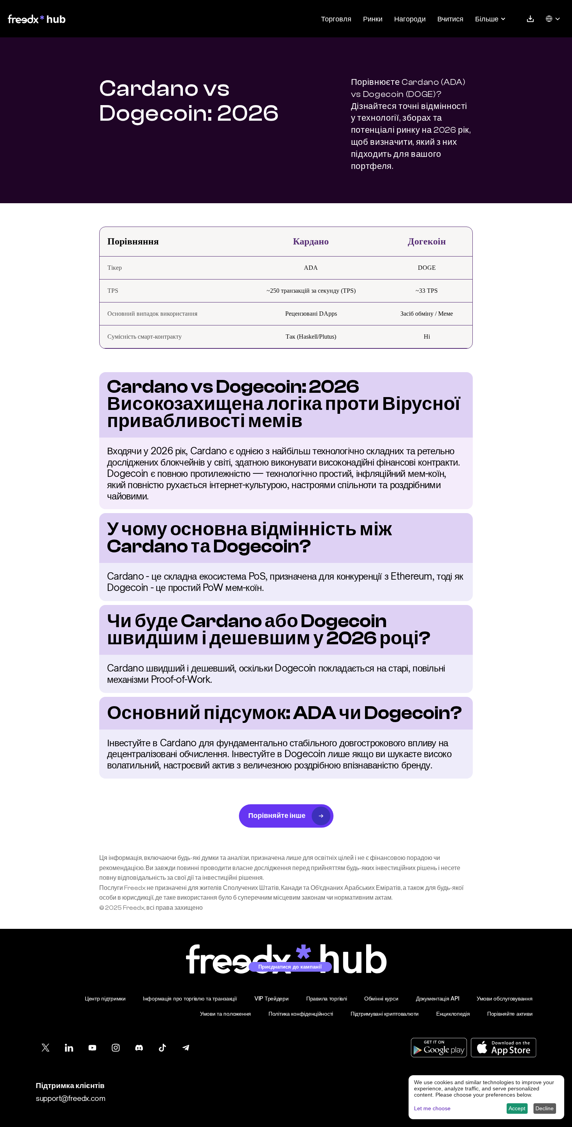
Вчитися (450, 18)
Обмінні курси (381, 998)
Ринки (373, 18)
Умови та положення (225, 1013)
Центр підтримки (105, 998)
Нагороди (410, 18)
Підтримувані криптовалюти (385, 1013)
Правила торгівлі (326, 998)
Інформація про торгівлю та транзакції (190, 998)
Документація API (438, 998)
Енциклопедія (453, 1013)
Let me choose (432, 1108)
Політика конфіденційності (300, 1013)
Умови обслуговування (504, 998)
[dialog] (486, 1097)
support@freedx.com (70, 1098)
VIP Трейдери (271, 998)
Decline (544, 1108)
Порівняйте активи (509, 1013)
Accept (517, 1108)
